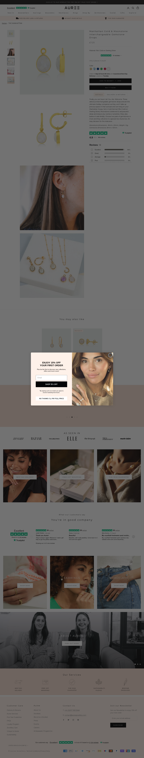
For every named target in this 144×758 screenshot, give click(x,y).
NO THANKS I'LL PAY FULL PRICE (51, 398)
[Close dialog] (110, 355)
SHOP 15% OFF (51, 384)
